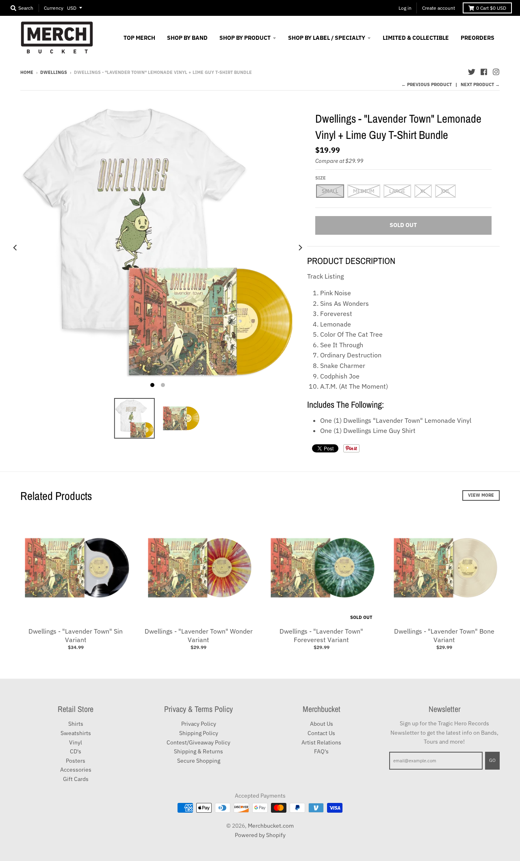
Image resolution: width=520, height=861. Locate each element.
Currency (53, 8)
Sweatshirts (76, 733)
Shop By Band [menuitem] (187, 37)
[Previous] (15, 247)
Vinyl (75, 742)
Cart (491, 8)
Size (320, 178)
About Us (321, 723)
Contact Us (321, 733)
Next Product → (480, 84)
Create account (438, 8)
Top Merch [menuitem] (139, 37)
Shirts (75, 723)
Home (26, 72)
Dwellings (53, 72)
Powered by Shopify (260, 835)
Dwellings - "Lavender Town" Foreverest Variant (321, 635)
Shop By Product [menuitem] (245, 37)
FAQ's (321, 751)
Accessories (75, 769)
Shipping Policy (198, 733)
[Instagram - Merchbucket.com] (496, 72)
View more (481, 495)
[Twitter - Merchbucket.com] (471, 72)
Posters (75, 760)
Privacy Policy (198, 723)
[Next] (300, 247)
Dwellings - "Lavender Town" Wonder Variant (199, 635)
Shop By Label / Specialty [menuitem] (326, 37)
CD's (75, 751)
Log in (405, 8)
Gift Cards (76, 779)
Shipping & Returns (198, 751)
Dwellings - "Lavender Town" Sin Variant (75, 635)
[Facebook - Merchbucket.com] (484, 72)
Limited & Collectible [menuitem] (416, 37)
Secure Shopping (198, 760)
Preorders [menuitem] (477, 37)
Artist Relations (321, 742)
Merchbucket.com (271, 825)
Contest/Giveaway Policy (198, 742)
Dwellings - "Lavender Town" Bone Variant (444, 635)
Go (492, 760)
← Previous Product (426, 84)
